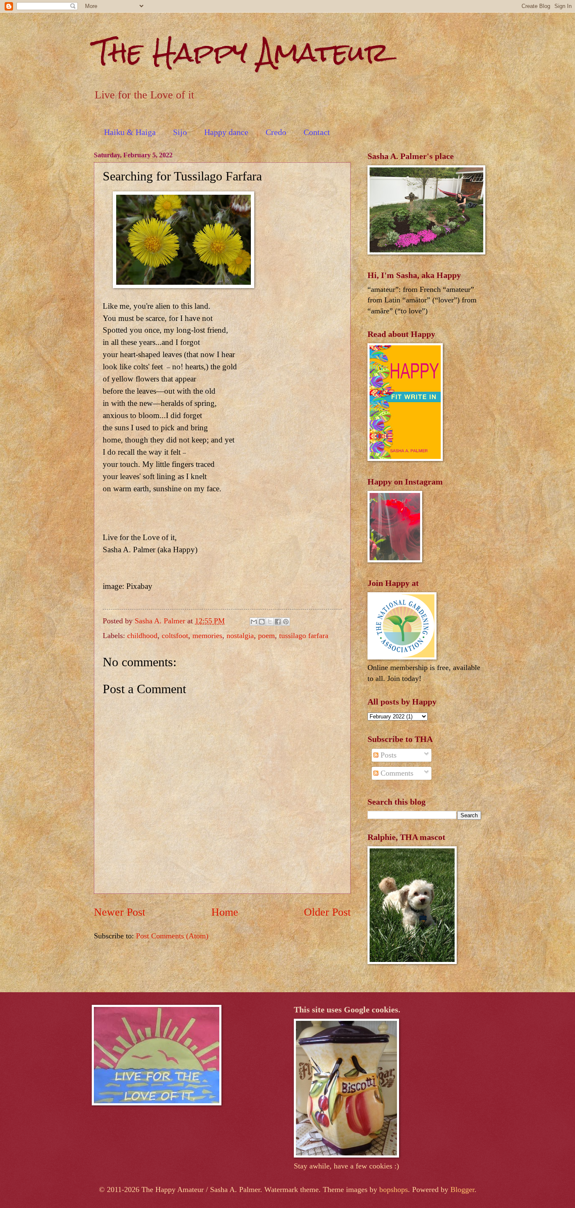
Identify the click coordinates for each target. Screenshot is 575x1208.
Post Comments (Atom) (172, 936)
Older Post (327, 912)
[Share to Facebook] (278, 621)
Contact (316, 132)
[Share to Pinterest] (286, 621)
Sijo (180, 132)
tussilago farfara (303, 635)
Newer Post (119, 912)
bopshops (393, 1189)
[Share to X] (270, 621)
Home (224, 912)
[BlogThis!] (262, 621)
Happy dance (226, 132)
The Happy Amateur (241, 52)
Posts (387, 755)
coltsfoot (175, 635)
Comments (395, 773)
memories (207, 635)
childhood (142, 635)
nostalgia (240, 635)
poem (266, 635)
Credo (276, 132)
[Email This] (254, 621)
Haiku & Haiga (130, 132)
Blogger (462, 1189)
